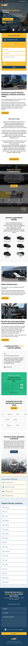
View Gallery (21, 87)
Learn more (19, 204)
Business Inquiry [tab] (10, 44)
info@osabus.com (23, 1)
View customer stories (14, 196)
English (2, 1)
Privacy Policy (21, 63)
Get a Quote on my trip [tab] (12, 39)
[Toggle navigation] (25, 5)
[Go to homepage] (4, 4)
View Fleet (9, 204)
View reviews (15, 392)
